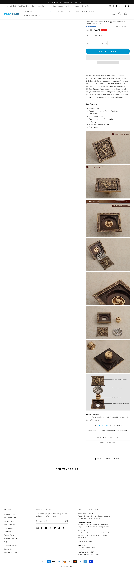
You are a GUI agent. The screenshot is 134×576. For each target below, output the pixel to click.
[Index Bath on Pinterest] (54, 528)
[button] (91, 27)
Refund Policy (8, 532)
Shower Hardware (32, 15)
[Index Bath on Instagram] (37, 528)
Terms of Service (9, 525)
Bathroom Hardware (86, 12)
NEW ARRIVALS (29, 12)
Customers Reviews (11, 546)
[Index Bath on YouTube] (46, 528)
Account (76, 6)
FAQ (48, 6)
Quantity (90, 43)
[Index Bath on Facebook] (42, 528)
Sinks (69, 12)
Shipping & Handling (107, 438)
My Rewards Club (10, 6)
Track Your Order (24, 6)
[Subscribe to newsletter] (66, 521)
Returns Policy (107, 443)
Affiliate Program (57, 6)
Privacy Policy (8, 528)
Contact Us (85, 6)
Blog (33, 6)
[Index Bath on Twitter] (50, 528)
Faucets (59, 12)
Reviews (68, 6)
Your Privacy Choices (11, 553)
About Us (41, 6)
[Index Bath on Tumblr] (63, 528)
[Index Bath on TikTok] (59, 528)
